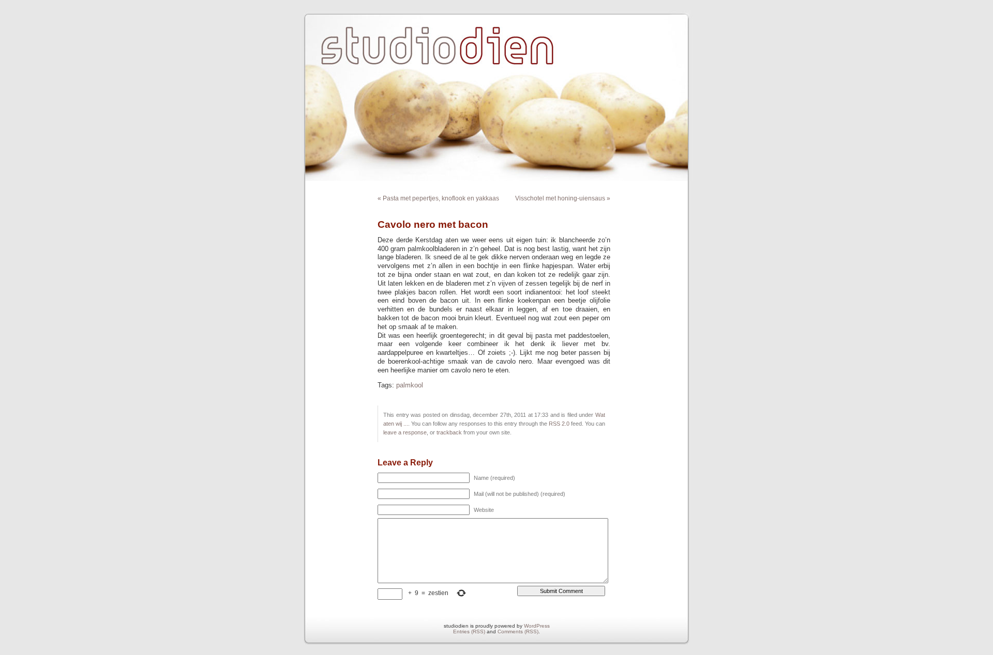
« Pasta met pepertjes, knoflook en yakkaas (438, 198)
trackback (449, 432)
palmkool (409, 385)
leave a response (405, 432)
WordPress (537, 626)
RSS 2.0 (559, 423)
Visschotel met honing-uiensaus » (562, 198)
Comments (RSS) (518, 631)
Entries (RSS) (469, 631)
